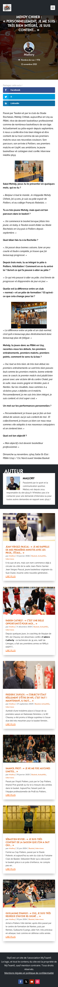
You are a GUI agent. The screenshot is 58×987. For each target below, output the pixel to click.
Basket (34, 556)
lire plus (11, 576)
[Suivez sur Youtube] (32, 981)
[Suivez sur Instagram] (37, 981)
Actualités (42, 556)
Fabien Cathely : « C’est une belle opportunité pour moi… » (25, 622)
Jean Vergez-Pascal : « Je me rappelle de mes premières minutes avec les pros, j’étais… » (27, 549)
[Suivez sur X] (26, 981)
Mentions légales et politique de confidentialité (29, 973)
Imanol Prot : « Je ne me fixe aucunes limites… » (28, 770)
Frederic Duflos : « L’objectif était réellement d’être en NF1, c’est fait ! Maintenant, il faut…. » (26, 697)
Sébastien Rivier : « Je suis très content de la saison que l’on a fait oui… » (28, 842)
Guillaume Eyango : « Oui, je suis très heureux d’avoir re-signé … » (28, 915)
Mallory (29, 54)
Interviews (10, 559)
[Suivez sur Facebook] (20, 981)
